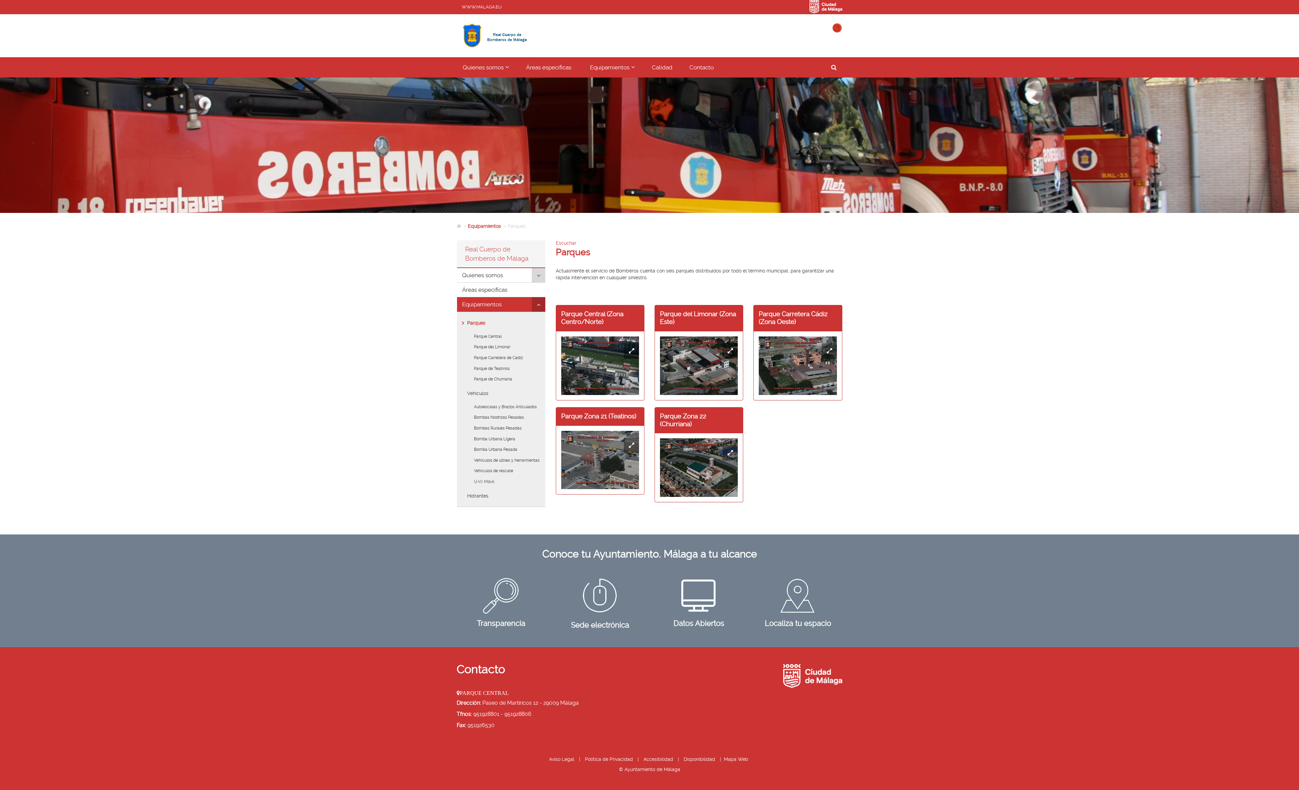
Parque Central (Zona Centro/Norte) (592, 318)
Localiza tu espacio (798, 623)
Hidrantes (477, 496)
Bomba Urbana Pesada (495, 449)
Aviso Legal (561, 759)
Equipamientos (484, 226)
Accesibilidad (658, 759)
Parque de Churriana (493, 379)
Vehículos (477, 393)
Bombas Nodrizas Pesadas (499, 417)
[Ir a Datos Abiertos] (699, 595)
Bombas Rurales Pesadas (498, 428)
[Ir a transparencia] (501, 595)
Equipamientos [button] (616, 70)
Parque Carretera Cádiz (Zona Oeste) (793, 318)
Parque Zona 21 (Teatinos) (598, 416)
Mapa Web (736, 759)
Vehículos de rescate (493, 470)
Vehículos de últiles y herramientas (507, 460)
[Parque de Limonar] (699, 365)
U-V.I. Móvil (484, 481)
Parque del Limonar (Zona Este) (698, 318)
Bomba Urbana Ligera (494, 439)
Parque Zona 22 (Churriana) (683, 420)
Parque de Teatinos (492, 368)
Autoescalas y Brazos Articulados (505, 406)
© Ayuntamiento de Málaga (649, 769)
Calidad (662, 67)
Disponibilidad (699, 759)
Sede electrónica (600, 624)
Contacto (701, 67)
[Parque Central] (600, 365)
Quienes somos (482, 275)
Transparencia (501, 623)
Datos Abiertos (699, 623)
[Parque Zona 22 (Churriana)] (699, 467)
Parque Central (488, 336)
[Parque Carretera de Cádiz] (798, 365)
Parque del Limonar (492, 347)
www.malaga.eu (482, 6)
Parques (476, 323)
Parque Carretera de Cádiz (498, 357)
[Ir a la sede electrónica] (600, 595)
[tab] (501, 275)
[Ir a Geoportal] (798, 595)
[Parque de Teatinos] (600, 460)
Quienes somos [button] (490, 70)
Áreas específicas (548, 67)
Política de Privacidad (609, 759)
